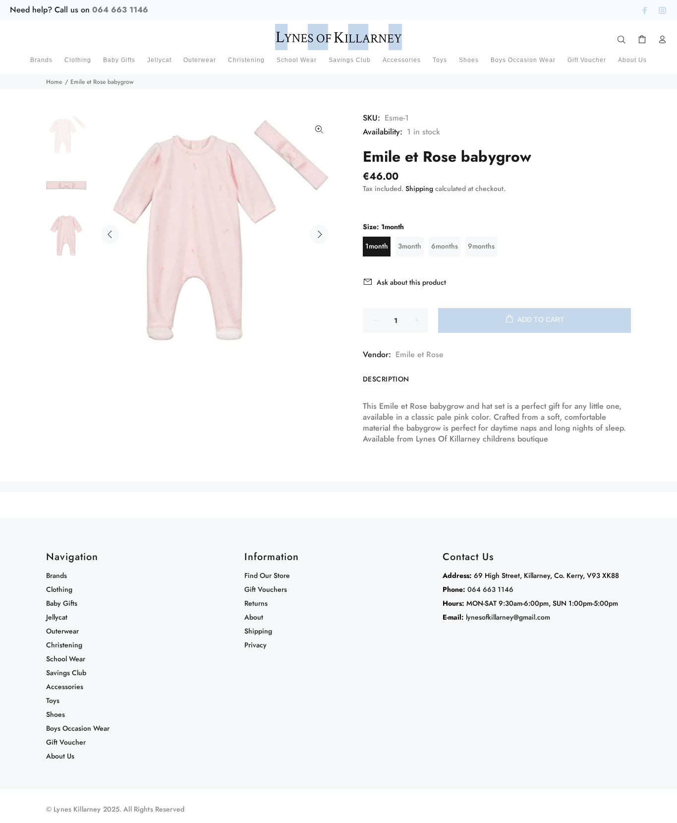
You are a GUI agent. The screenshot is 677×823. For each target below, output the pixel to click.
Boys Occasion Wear (78, 728)
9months (481, 246)
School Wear (65, 659)
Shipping (419, 188)
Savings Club (66, 673)
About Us (60, 756)
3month (409, 246)
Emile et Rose (419, 354)
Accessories (64, 687)
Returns (256, 603)
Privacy (255, 645)
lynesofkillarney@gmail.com (508, 617)
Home (54, 81)
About (253, 617)
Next (319, 234)
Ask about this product (411, 282)
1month (376, 246)
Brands (56, 575)
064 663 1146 (120, 9)
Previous (110, 234)
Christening (64, 645)
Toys (52, 700)
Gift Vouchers (265, 589)
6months (444, 246)
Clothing (59, 589)
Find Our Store (267, 575)
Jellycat (56, 617)
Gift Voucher (66, 742)
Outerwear (62, 631)
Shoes (55, 714)
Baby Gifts (61, 603)
